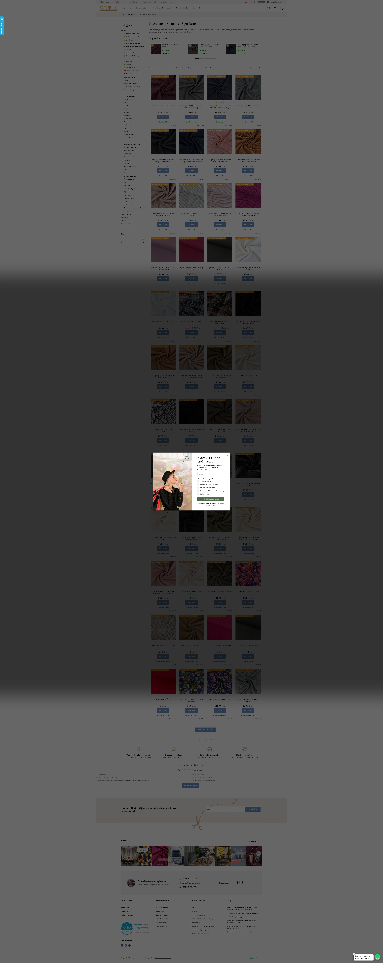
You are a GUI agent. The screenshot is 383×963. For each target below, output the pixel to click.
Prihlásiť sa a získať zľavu (211, 499)
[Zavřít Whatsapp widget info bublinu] (354, 954)
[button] (378, 957)
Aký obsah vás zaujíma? (205, 479)
